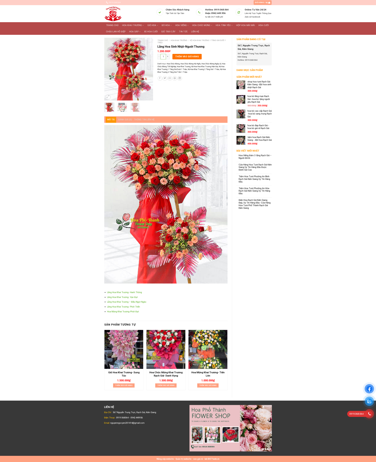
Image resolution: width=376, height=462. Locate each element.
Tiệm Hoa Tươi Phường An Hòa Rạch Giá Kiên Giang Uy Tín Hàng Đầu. (254, 191)
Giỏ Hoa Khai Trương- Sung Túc (124, 374)
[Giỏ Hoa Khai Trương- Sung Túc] (123, 349)
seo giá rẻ (198, 459)
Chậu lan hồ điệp (116, 31)
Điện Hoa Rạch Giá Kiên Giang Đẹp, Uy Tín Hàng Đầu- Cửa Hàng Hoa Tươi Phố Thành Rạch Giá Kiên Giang (255, 204)
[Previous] (109, 69)
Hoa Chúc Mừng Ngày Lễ (211, 64)
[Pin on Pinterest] (174, 78)
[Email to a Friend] (170, 78)
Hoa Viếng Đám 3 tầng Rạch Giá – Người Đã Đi (255, 156)
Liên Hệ (195, 31)
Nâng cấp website (165, 459)
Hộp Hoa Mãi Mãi (245, 25)
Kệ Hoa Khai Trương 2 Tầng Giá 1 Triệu (203, 69)
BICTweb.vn (213, 459)
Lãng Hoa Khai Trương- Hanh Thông (124, 292)
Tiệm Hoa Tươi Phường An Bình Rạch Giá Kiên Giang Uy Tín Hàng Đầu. (254, 179)
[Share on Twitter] (165, 78)
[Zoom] (108, 97)
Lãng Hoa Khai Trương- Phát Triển (123, 306)
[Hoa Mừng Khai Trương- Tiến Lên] (207, 349)
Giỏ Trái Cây (168, 31)
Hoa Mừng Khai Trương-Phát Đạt (123, 311)
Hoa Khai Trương (132, 25)
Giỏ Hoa (151, 25)
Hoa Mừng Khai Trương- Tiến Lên (208, 374)
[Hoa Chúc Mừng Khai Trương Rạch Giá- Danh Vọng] (165, 349)
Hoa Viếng (181, 25)
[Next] (148, 69)
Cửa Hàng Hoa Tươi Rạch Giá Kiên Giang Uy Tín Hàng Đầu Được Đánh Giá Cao (255, 167)
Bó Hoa (166, 25)
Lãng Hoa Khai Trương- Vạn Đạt (122, 297)
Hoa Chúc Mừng (201, 25)
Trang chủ (112, 25)
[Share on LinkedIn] (179, 78)
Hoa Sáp (134, 31)
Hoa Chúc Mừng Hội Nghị (191, 64)
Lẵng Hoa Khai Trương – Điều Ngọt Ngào (126, 302)
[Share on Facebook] (160, 78)
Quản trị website (183, 459)
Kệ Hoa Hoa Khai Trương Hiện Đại (204, 67)
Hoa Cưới (263, 25)
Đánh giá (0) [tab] (125, 119)
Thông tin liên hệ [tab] (144, 119)
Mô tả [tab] (111, 119)
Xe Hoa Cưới (151, 31)
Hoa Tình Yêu (223, 25)
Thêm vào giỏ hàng (187, 56)
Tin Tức (183, 31)
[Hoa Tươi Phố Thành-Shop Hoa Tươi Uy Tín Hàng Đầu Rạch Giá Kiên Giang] (128, 13)
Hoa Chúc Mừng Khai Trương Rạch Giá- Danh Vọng (166, 374)
